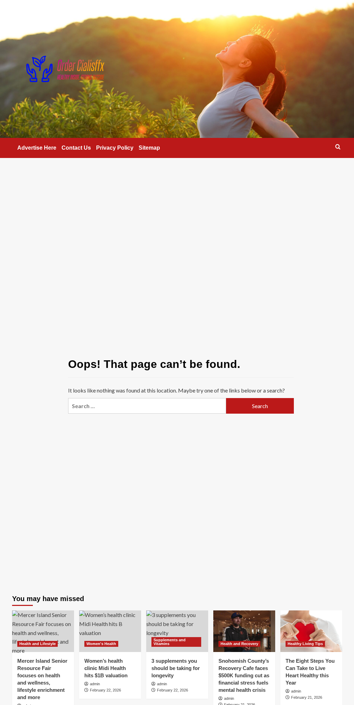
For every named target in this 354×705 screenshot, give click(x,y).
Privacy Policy (114, 148)
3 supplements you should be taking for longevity (175, 668)
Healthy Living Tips (305, 644)
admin (95, 684)
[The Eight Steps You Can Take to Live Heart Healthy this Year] (311, 631)
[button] (338, 147)
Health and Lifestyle (37, 644)
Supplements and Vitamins (169, 642)
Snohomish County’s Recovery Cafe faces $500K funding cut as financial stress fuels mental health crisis (243, 675)
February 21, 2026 (306, 697)
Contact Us (76, 148)
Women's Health (101, 644)
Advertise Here (36, 148)
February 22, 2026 (105, 690)
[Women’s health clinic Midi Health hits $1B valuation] (110, 631)
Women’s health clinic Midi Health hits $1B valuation (106, 668)
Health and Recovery (239, 644)
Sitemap (149, 148)
